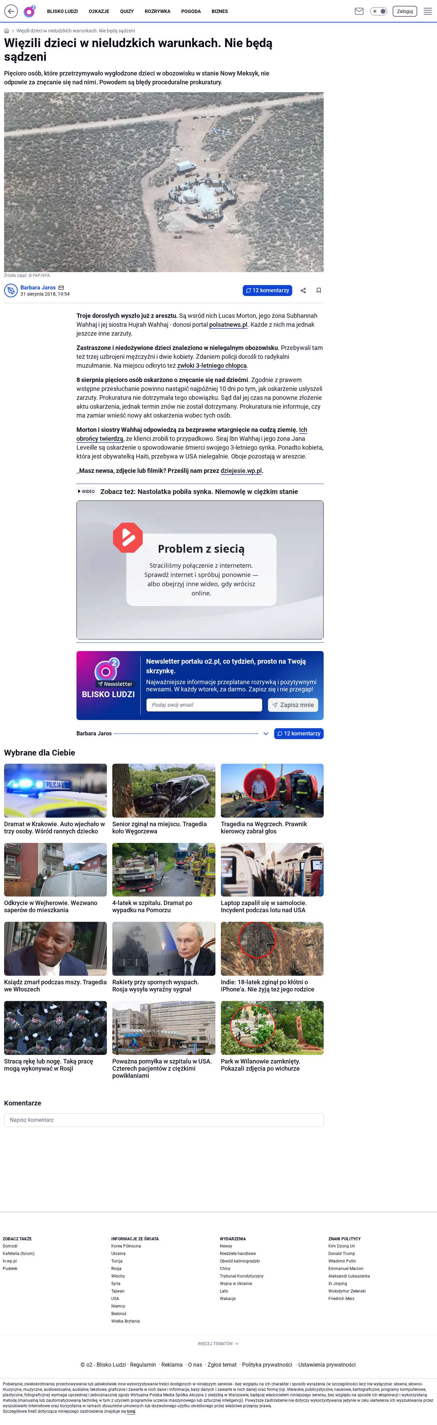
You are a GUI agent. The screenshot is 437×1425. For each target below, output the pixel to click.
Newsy (226, 1246)
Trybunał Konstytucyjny (242, 1276)
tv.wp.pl (10, 1261)
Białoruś (118, 1313)
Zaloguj (405, 11)
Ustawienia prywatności (326, 1364)
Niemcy (118, 1306)
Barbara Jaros (38, 287)
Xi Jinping (337, 1283)
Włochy (118, 1276)
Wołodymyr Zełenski (347, 1291)
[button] (378, 11)
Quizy (127, 11)
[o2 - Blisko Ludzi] (35, 11)
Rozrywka (157, 11)
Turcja (117, 1261)
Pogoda (191, 11)
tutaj (131, 1411)
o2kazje (99, 11)
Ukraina (118, 1253)
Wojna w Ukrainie (236, 1283)
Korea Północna (126, 1246)
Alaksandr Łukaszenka (349, 1276)
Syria (116, 1283)
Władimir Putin (342, 1261)
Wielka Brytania (125, 1321)
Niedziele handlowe (238, 1253)
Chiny (225, 1268)
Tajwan (118, 1291)
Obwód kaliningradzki (240, 1261)
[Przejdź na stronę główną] (11, 16)
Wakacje (228, 1298)
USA (115, 1298)
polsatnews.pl (228, 324)
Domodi (10, 1246)
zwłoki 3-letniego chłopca (212, 365)
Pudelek (10, 1268)
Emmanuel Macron (346, 1268)
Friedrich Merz (341, 1298)
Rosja (116, 1268)
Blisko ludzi (62, 11)
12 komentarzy (271, 290)
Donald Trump (341, 1253)
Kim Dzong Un (341, 1246)
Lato (224, 1291)
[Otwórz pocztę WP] (359, 11)
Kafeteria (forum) (18, 1253)
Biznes (220, 11)
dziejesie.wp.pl (241, 470)
